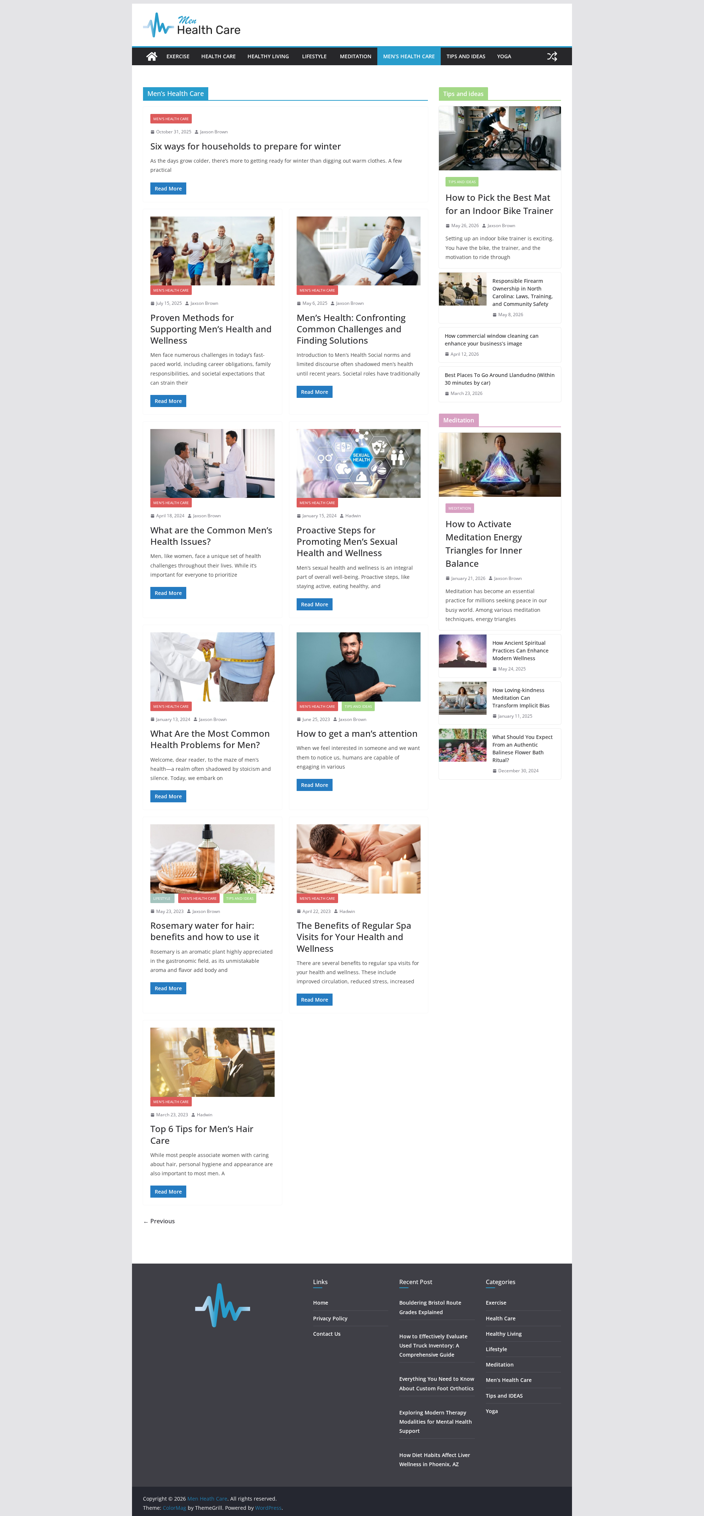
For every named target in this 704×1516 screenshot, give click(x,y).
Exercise (178, 56)
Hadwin (353, 516)
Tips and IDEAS (466, 56)
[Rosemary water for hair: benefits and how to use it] (212, 858)
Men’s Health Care (409, 56)
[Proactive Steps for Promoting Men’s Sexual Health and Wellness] (359, 463)
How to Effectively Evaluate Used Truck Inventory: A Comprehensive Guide (433, 1345)
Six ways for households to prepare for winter (245, 146)
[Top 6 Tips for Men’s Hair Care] (212, 1062)
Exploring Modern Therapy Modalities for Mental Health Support (435, 1421)
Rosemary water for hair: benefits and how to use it (204, 931)
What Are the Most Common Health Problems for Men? (210, 739)
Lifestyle (315, 56)
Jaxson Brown (214, 132)
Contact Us (327, 1333)
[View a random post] (552, 56)
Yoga (504, 56)
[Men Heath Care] (152, 56)
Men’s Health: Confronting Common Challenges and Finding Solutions (351, 328)
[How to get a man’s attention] (359, 666)
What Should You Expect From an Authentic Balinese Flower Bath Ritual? (522, 748)
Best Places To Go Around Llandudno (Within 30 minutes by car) (500, 378)
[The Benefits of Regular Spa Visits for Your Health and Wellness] (359, 858)
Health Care (218, 56)
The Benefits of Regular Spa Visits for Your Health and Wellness (354, 936)
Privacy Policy (330, 1318)
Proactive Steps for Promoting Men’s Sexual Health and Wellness (347, 541)
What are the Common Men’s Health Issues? (211, 535)
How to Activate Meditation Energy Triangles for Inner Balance (483, 543)
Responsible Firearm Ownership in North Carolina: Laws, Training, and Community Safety (522, 292)
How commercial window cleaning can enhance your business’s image (492, 339)
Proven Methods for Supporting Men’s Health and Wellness (211, 328)
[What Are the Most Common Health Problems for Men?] (212, 666)
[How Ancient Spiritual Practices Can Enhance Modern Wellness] (463, 656)
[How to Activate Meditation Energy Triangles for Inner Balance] (500, 465)
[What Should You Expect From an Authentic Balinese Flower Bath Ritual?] (463, 754)
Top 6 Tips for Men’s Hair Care (201, 1134)
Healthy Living (268, 56)
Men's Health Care (171, 118)
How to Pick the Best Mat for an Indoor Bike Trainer (499, 204)
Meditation (355, 56)
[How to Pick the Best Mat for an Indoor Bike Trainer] (500, 138)
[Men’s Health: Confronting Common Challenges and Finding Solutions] (359, 251)
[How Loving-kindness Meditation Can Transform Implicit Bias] (463, 703)
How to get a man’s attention (357, 733)
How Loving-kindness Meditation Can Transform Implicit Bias (521, 698)
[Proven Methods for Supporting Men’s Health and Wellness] (212, 251)
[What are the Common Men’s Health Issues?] (212, 463)
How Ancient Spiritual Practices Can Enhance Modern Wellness (520, 650)
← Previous (159, 1221)
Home (320, 1302)
